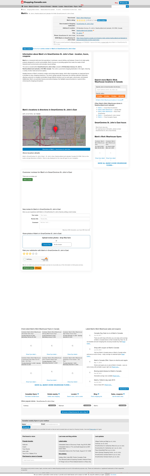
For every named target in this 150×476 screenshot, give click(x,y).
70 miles (113, 96)
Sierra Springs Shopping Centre (108, 452)
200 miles (121, 96)
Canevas (101, 443)
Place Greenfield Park (105, 450)
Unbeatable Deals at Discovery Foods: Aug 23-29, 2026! (75, 444)
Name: (24, 424)
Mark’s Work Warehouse (105, 111)
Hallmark (25, 444)
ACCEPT (107, 474)
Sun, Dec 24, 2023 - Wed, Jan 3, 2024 (110, 147)
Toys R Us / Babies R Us (29, 453)
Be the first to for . (54, 48)
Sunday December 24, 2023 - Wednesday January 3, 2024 (49, 336)
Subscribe (124, 3)
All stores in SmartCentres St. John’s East (74, 412)
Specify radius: (100, 93)
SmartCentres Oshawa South (107, 457)
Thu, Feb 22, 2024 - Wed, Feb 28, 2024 (99, 147)
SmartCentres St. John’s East (85, 24)
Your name (35, 215)
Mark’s (100, 108)
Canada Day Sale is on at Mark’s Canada (108, 333)
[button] (22, 6)
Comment (35, 222)
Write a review (101, 20)
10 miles (99, 96)
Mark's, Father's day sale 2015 (104, 380)
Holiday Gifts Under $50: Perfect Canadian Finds (72, 457)
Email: (43, 424)
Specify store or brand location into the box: (108, 87)
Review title (34, 219)
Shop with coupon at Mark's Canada (106, 347)
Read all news (123, 389)
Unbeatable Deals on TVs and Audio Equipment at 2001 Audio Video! (74, 447)
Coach (24, 447)
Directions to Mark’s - (56, 149)
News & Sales (68, 6)
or (56, 239)
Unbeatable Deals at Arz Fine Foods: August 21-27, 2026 (75, 451)
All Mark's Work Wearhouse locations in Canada (109, 100)
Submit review (29, 268)
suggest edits (105, 42)
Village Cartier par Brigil (105, 441)
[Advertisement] (35, 28)
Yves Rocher (26, 449)
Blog (116, 3)
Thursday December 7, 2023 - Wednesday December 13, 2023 (49, 362)
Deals (80, 6)
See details (113, 474)
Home (26, 6)
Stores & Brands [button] (45, 6)
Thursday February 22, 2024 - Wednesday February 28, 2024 (28, 336)
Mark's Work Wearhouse (84, 18)
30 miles (106, 96)
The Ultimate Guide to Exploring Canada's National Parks (75, 459)
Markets (55, 6)
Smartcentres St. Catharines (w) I (108, 448)
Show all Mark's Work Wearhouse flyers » (112, 164)
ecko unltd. (25, 451)
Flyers (76, 6)
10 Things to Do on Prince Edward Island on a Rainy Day (75, 462)
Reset (38, 268)
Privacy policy (92, 429)
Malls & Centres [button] (33, 6)
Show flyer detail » (100, 159)
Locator (61, 6)
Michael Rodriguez (76, 42)
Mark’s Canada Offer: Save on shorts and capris (111, 360)
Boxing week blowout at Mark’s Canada (107, 371)
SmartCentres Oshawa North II (107, 454)
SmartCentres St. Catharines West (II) (109, 446)
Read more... (115, 367)
